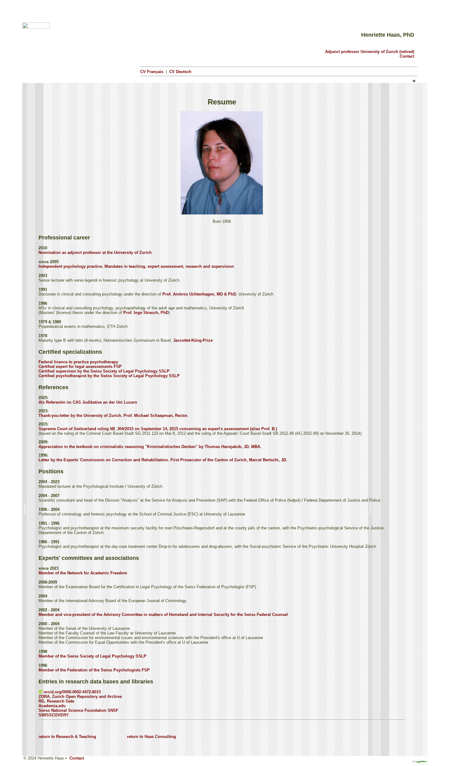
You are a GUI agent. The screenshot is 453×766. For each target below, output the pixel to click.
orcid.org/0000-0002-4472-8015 (72, 692)
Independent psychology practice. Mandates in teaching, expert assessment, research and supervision (136, 266)
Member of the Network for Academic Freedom (83, 573)
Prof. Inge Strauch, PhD (146, 312)
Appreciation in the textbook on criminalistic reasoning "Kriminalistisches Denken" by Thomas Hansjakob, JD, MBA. (150, 446)
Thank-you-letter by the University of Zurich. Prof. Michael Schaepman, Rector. (113, 415)
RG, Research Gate (56, 701)
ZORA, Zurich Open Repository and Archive (80, 696)
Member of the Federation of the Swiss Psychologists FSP (94, 670)
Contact (407, 56)
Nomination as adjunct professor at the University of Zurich (95, 252)
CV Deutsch (180, 71)
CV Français (151, 71)
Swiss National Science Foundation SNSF (78, 710)
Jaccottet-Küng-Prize (193, 340)
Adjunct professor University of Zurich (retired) (369, 51)
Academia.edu (52, 705)
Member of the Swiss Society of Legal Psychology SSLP (92, 656)
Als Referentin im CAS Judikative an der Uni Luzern (88, 402)
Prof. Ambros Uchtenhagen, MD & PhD (199, 294)
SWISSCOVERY (54, 715)
